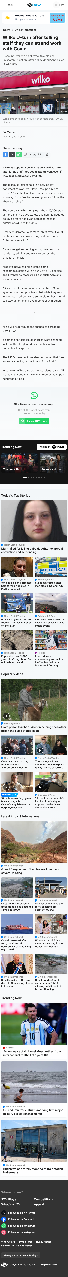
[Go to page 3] (31, 477)
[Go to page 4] (33, 477)
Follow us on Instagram (21, 1232)
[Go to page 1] (25, 477)
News (6, 29)
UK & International (26, 29)
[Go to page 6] (39, 477)
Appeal (39, 1204)
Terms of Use (24, 1241)
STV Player (9, 1199)
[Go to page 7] (41, 477)
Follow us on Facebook (21, 1219)
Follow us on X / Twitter (21, 1212)
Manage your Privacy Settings (21, 1255)
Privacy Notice (43, 1241)
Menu (11, 5)
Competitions (43, 1199)
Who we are (8, 1241)
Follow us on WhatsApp (21, 1225)
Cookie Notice (24, 1245)
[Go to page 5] (36, 477)
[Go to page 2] (28, 477)
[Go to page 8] (44, 477)
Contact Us (7, 1245)
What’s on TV (10, 1204)
